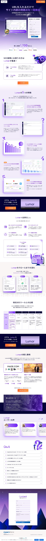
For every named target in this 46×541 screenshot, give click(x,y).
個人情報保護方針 (32, 34)
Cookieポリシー (31, 539)
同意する (36, 539)
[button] (42, 419)
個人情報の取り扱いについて (23, 520)
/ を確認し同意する (23, 520)
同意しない (41, 539)
